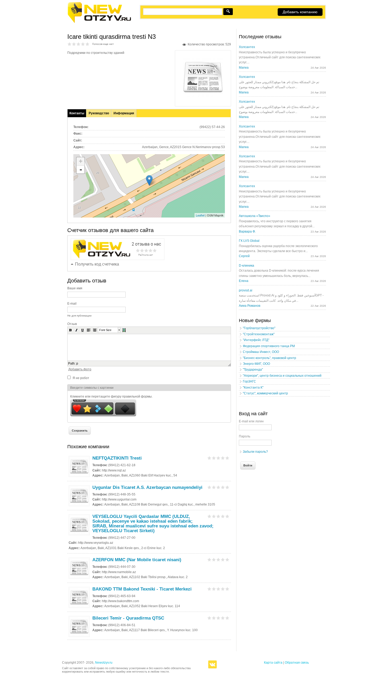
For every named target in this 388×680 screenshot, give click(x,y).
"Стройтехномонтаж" (259, 334)
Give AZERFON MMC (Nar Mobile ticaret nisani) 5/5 (227, 559)
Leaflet (200, 215)
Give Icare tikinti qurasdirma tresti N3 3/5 (78, 44)
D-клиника (246, 265)
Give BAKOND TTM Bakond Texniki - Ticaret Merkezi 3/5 (218, 589)
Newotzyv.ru (103, 662)
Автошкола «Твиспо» (254, 216)
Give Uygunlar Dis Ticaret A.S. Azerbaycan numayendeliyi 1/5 (209, 487)
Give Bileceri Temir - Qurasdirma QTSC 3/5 (218, 618)
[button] (70, 330)
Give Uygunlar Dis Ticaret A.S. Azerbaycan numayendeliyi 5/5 (227, 487)
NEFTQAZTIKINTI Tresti (117, 458)
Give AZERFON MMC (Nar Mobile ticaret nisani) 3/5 (218, 559)
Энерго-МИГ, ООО (256, 364)
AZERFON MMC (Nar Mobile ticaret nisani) (136, 559)
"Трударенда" (253, 369)
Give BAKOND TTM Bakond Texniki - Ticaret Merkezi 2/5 (214, 589)
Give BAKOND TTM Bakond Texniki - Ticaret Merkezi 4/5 (223, 589)
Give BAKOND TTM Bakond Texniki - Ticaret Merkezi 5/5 (227, 589)
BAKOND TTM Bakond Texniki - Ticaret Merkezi (142, 589)
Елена (243, 281)
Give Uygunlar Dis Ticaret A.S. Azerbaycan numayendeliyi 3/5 (218, 487)
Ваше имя (74, 288)
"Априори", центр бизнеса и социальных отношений (282, 375)
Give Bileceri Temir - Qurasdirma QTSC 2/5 (214, 618)
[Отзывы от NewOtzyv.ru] (99, 22)
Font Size (105, 330)
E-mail (72, 303)
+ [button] (80, 161)
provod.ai (245, 290)
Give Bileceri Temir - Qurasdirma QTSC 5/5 (227, 618)
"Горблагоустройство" (259, 328)
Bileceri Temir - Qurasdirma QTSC (128, 618)
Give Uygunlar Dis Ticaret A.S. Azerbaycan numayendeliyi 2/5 (214, 487)
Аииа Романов (249, 306)
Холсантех (247, 47)
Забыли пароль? (255, 452)
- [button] (81, 169)
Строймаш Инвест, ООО (261, 352)
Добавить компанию (300, 12)
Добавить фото (79, 369)
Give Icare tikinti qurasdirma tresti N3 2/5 (74, 44)
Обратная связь (297, 662)
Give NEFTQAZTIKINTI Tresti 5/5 (227, 458)
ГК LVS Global (249, 241)
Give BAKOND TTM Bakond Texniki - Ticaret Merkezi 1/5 (209, 589)
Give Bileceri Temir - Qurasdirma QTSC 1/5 (209, 618)
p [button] (77, 363)
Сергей (244, 256)
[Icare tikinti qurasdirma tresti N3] (203, 96)
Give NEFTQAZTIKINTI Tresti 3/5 (218, 458)
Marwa (244, 67)
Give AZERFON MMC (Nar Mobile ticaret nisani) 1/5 (209, 559)
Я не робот (81, 378)
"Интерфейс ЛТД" (256, 340)
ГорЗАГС (249, 381)
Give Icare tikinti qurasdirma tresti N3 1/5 (69, 44)
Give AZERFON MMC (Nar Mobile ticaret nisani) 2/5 (214, 559)
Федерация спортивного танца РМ (269, 346)
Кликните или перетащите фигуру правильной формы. (111, 396)
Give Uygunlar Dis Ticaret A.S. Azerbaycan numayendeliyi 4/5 (223, 487)
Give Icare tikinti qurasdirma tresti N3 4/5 (83, 44)
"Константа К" (253, 387)
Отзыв (72, 324)
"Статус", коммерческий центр (265, 393)
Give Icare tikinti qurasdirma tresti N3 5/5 (87, 44)
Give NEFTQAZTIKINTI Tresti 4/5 (223, 458)
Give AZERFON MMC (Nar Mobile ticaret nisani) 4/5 (223, 559)
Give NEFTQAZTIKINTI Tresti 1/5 (209, 458)
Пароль (244, 436)
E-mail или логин (251, 421)
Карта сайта (273, 662)
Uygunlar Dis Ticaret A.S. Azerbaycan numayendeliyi (147, 487)
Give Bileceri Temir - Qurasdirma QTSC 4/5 (223, 618)
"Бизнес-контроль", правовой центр (269, 358)
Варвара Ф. (247, 231)
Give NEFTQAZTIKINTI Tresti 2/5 (214, 458)
